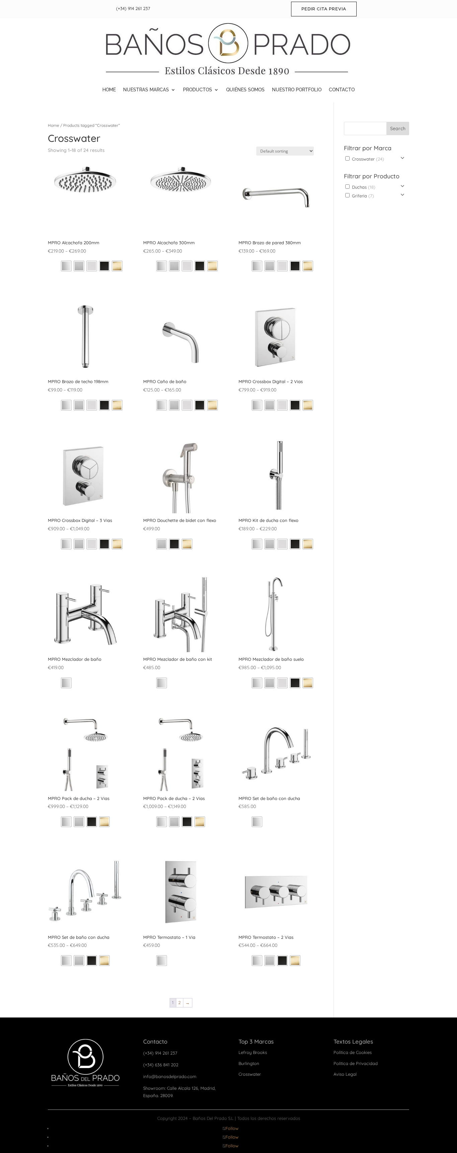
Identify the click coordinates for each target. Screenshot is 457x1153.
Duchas (363, 187)
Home (53, 125)
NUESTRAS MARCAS (146, 89)
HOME (109, 89)
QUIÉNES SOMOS (245, 89)
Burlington (249, 1063)
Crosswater (367, 159)
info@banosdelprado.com (169, 1076)
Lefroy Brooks (253, 1052)
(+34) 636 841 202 (160, 1064)
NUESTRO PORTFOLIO (297, 89)
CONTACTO (342, 89)
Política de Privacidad (356, 1063)
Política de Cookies (353, 1052)
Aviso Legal (345, 1074)
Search (397, 128)
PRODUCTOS (197, 89)
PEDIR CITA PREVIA (323, 8)
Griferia (362, 195)
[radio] (66, 266)
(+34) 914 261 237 (133, 8)
